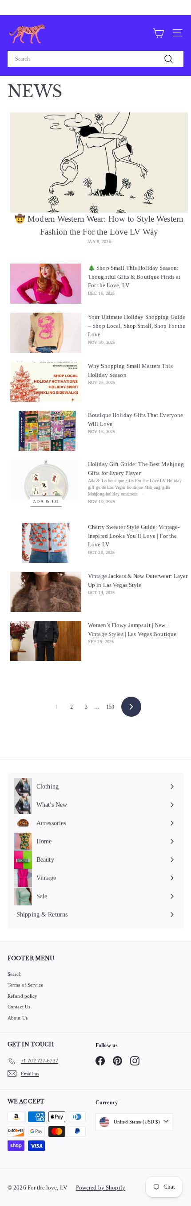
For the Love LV (150, 480)
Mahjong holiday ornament (113, 493)
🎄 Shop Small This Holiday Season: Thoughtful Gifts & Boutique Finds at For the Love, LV (134, 276)
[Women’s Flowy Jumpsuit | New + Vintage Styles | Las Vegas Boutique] (45, 641)
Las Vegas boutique (125, 487)
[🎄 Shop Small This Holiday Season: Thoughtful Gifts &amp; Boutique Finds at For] (45, 284)
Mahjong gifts (157, 487)
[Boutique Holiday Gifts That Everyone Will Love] (45, 431)
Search (15, 974)
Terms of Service (25, 984)
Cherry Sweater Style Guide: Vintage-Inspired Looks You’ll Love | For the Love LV (133, 536)
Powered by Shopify (100, 1187)
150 (110, 707)
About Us (18, 1017)
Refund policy (23, 996)
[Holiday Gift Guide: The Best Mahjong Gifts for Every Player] (45, 480)
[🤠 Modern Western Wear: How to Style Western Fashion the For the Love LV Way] (99, 162)
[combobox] (95, 59)
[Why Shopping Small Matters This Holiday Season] (45, 382)
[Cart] (158, 32)
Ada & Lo (46, 501)
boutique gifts (121, 480)
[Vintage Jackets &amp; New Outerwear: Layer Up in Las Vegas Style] (45, 592)
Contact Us (19, 1006)
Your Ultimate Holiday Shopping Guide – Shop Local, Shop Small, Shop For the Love (137, 326)
